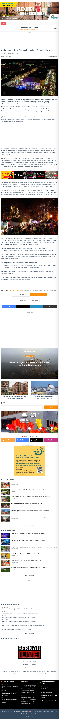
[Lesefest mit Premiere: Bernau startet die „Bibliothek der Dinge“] (5, 505)
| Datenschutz (53, 711)
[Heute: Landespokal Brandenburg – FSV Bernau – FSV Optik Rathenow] (5, 569)
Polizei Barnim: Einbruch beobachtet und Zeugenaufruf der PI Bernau (28, 540)
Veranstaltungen (17, 290)
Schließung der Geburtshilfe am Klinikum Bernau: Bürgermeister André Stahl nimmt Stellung (34, 547)
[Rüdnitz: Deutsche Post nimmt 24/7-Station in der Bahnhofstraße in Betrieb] (5, 556)
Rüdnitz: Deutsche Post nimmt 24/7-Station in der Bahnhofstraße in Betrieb (29, 554)
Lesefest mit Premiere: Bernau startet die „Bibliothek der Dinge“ (26, 503)
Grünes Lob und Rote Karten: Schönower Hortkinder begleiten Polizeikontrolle (30, 496)
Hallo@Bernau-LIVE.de (31, 668)
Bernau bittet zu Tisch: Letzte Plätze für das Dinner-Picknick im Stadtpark (29, 489)
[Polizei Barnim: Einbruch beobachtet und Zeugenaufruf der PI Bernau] (5, 542)
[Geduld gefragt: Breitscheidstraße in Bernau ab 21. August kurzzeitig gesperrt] (5, 519)
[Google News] (33, 300)
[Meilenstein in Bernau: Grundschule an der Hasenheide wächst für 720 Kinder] (5, 512)
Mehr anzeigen (29, 525)
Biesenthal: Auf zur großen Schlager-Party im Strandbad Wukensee (27, 533)
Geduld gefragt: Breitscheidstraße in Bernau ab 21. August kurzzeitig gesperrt (30, 517)
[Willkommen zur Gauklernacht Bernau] (29, 40)
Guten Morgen (29, 356)
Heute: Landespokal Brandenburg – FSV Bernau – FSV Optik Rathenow (29, 567)
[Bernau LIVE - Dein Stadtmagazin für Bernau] (29, 28)
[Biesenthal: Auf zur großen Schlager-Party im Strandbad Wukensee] (5, 535)
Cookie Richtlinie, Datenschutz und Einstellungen (29, 713)
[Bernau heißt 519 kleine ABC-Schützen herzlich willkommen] (5, 485)
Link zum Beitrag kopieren (38, 294)
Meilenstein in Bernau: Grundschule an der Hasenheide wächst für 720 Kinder (30, 510)
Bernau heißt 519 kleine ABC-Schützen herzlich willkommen (26, 483)
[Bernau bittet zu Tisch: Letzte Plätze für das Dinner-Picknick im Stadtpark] (5, 492)
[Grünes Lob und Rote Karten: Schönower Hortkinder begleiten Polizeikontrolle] (5, 499)
